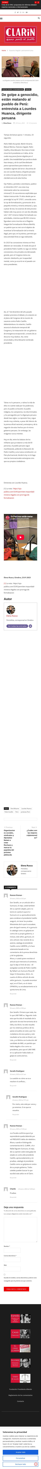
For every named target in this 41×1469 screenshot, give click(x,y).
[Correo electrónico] (30, 626)
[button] (36, 2)
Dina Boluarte (15, 808)
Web (5, 1265)
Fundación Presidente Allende (20, 1389)
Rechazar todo (20, 1464)
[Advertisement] (20, 289)
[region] (20, 1448)
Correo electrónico (10, 1256)
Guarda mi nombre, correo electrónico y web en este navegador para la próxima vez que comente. (20, 1279)
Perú (17, 812)
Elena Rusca (7, 123)
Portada (28, 89)
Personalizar (20, 1458)
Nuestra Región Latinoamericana (21, 50)
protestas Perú (25, 812)
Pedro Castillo (9, 812)
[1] (5, 583)
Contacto (20, 1401)
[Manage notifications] (36, 1464)
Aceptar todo (20, 1452)
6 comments (33, 123)
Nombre (7, 1246)
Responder (13, 994)
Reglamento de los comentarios (20, 1395)
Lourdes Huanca (26, 808)
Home (4, 50)
